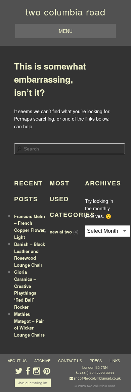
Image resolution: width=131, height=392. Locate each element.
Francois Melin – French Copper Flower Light (29, 226)
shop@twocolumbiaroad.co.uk (97, 378)
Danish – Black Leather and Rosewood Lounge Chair (29, 254)
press (96, 360)
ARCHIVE (42, 360)
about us (17, 360)
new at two (61, 231)
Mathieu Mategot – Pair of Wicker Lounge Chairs (29, 324)
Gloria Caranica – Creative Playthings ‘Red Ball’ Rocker (25, 289)
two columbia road (65, 11)
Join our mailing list (32, 383)
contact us (70, 360)
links (115, 360)
